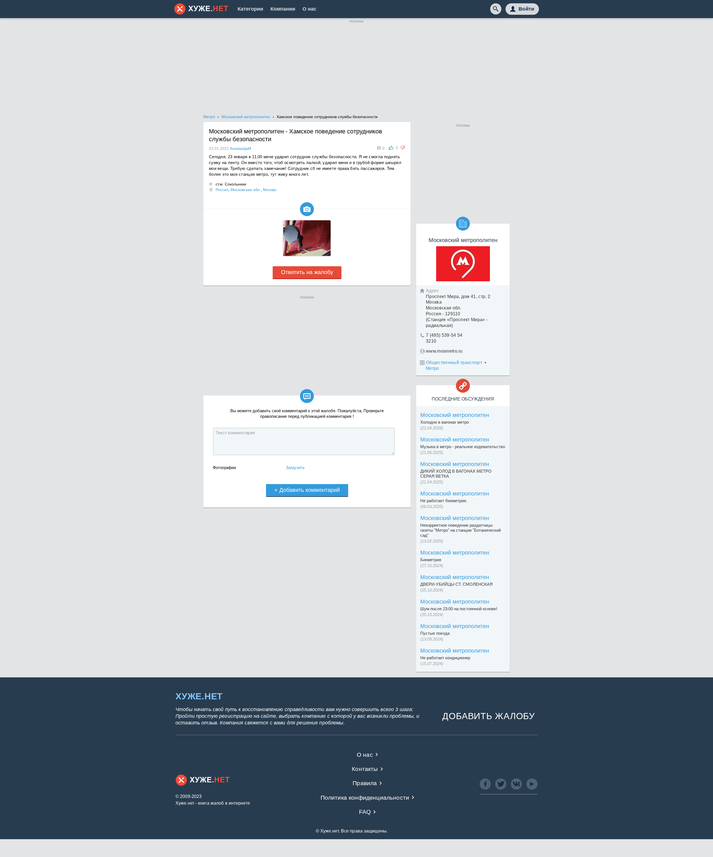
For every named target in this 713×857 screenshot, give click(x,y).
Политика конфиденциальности (365, 797)
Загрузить (295, 467)
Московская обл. (246, 189)
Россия (222, 189)
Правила (365, 783)
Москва (269, 189)
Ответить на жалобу (307, 272)
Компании (282, 9)
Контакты (365, 769)
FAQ (365, 812)
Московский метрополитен (454, 415)
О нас (309, 9)
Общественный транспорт (454, 362)
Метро (432, 368)
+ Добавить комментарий (307, 490)
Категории (250, 9)
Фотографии (224, 467)
